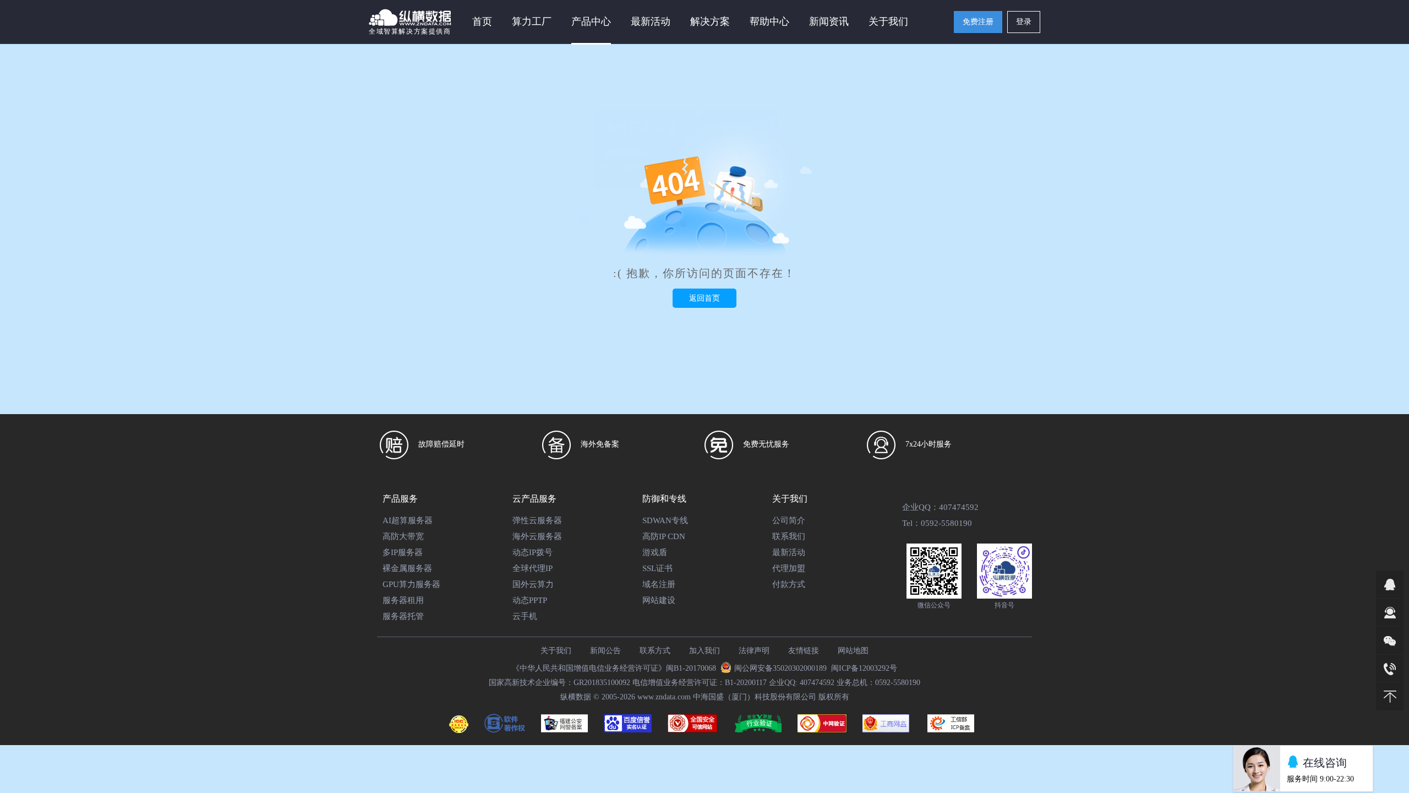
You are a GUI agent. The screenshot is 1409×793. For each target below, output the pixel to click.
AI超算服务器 (408, 520)
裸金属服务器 (407, 568)
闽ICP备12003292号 (864, 668)
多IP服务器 (403, 552)
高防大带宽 (403, 536)
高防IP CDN (663, 536)
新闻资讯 (829, 21)
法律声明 (754, 651)
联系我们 (788, 536)
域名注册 (658, 584)
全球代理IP (532, 568)
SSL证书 (657, 568)
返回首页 (704, 298)
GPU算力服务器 (411, 584)
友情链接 (803, 651)
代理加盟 (788, 568)
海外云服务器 (537, 536)
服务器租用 (403, 600)
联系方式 (655, 651)
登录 (1023, 22)
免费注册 (978, 22)
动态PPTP (529, 600)
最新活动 (650, 21)
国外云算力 (533, 584)
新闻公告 (605, 651)
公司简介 (788, 520)
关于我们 (555, 651)
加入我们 (704, 651)
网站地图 (853, 651)
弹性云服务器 (537, 520)
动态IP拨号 (532, 552)
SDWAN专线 (665, 520)
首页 (482, 21)
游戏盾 (654, 552)
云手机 (524, 616)
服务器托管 (403, 616)
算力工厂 (531, 21)
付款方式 (788, 584)
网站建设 (658, 600)
